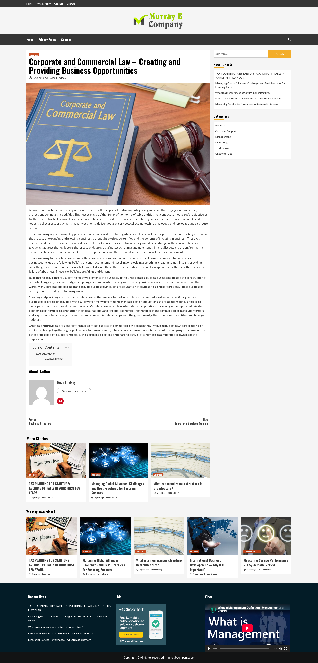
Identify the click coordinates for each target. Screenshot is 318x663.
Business (34, 54)
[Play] (209, 648)
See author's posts (74, 391)
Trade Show (222, 147)
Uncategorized (223, 153)
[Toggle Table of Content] (65, 347)
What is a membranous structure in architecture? (178, 486)
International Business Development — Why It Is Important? (249, 98)
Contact (58, 3)
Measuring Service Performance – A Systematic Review (246, 104)
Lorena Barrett (112, 497)
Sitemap (71, 3)
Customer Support (225, 131)
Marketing (221, 142)
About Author (46, 353)
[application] (247, 628)
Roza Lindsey (57, 78)
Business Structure (40, 422)
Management (223, 136)
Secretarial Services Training (191, 422)
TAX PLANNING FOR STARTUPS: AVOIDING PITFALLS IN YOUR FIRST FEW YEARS (54, 488)
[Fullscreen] (285, 648)
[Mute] (280, 648)
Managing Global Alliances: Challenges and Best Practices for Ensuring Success (117, 488)
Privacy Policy (43, 3)
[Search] (289, 39)
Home (29, 3)
